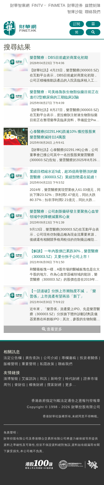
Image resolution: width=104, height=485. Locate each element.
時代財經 (72, 379)
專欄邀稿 (69, 358)
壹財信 (20, 385)
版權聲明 (11, 364)
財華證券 (75, 5)
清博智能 (11, 379)
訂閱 (76, 24)
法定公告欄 (13, 358)
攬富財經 (54, 385)
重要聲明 (29, 364)
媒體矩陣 (92, 5)
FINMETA (56, 5)
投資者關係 (89, 358)
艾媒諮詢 (29, 379)
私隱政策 (47, 364)
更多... (70, 385)
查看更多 (54, 329)
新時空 (56, 379)
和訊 (43, 379)
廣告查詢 (32, 358)
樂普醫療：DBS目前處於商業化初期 (59, 57)
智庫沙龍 (75, 12)
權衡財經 (36, 385)
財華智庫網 (20, 5)
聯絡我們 (92, 12)
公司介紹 (51, 358)
